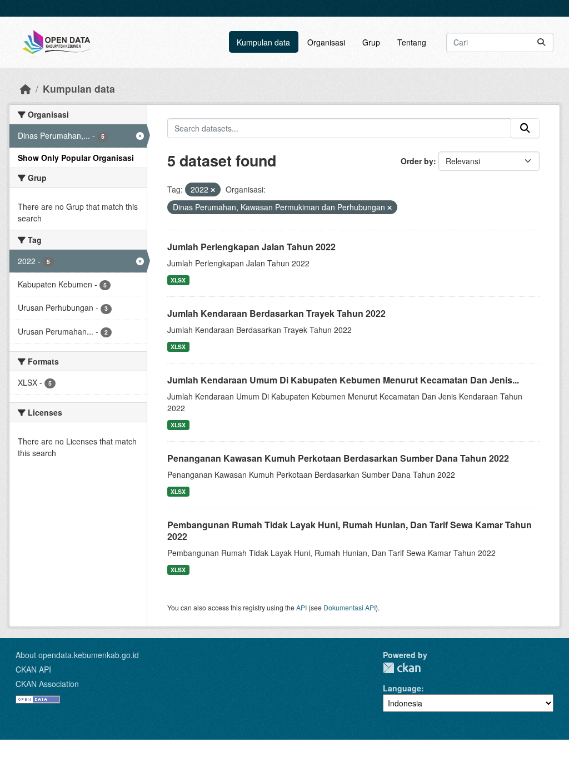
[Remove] (213, 189)
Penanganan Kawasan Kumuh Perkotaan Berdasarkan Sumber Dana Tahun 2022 (338, 458)
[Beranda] (25, 88)
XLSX (178, 280)
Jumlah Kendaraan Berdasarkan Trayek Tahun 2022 (276, 313)
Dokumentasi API (349, 607)
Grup (371, 42)
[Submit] (541, 42)
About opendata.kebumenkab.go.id (77, 654)
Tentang (411, 42)
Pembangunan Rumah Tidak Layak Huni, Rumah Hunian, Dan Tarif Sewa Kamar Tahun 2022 (349, 530)
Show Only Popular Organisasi (76, 157)
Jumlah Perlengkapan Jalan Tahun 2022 (251, 246)
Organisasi (326, 42)
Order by (417, 160)
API (301, 607)
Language (402, 688)
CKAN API (33, 669)
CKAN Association (47, 683)
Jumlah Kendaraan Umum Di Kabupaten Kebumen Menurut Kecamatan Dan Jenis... (343, 379)
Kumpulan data (263, 42)
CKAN (402, 668)
